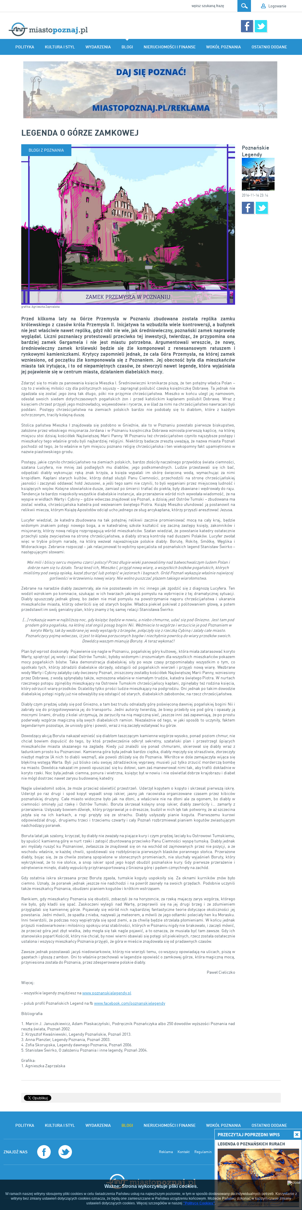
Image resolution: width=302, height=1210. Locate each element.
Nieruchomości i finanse (170, 47)
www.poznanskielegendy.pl (106, 992)
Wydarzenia (98, 47)
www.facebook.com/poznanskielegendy (129, 1003)
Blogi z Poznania (46, 150)
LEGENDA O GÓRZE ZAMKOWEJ (80, 132)
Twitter (261, 26)
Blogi (127, 47)
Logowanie (277, 6)
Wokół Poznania (223, 47)
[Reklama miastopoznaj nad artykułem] (151, 89)
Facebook (247, 26)
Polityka (24, 47)
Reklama (166, 1152)
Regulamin (203, 1152)
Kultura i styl (60, 47)
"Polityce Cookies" (199, 1203)
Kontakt (184, 1152)
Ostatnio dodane (269, 47)
